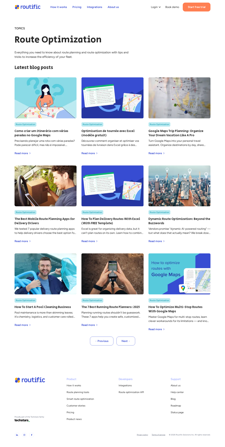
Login (154, 7)
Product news (74, 419)
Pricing (70, 412)
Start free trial (196, 7)
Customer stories (76, 405)
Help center (177, 392)
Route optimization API (131, 392)
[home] (28, 7)
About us (175, 385)
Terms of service (158, 435)
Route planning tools (78, 392)
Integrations (125, 385)
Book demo (172, 7)
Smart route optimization (80, 398)
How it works (74, 385)
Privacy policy (142, 435)
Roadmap (176, 405)
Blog (173, 398)
